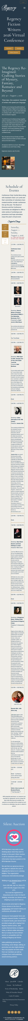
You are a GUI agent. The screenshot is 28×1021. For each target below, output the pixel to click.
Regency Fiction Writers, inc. (16, 1017)
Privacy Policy (14, 1005)
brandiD (20, 1019)
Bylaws (21, 989)
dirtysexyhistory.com (16, 511)
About (7, 981)
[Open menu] (24, 7)
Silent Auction (19, 788)
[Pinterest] (15, 1012)
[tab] (5, 227)
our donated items (15, 880)
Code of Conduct (14, 996)
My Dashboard (17, 985)
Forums (9, 985)
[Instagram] (12, 1012)
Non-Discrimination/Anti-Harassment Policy (14, 1000)
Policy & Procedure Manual (14, 992)
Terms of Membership (11, 989)
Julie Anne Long (15, 714)
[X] (19, 1012)
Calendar (20, 981)
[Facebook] (9, 1012)
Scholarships (6, 909)
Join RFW (13, 981)
